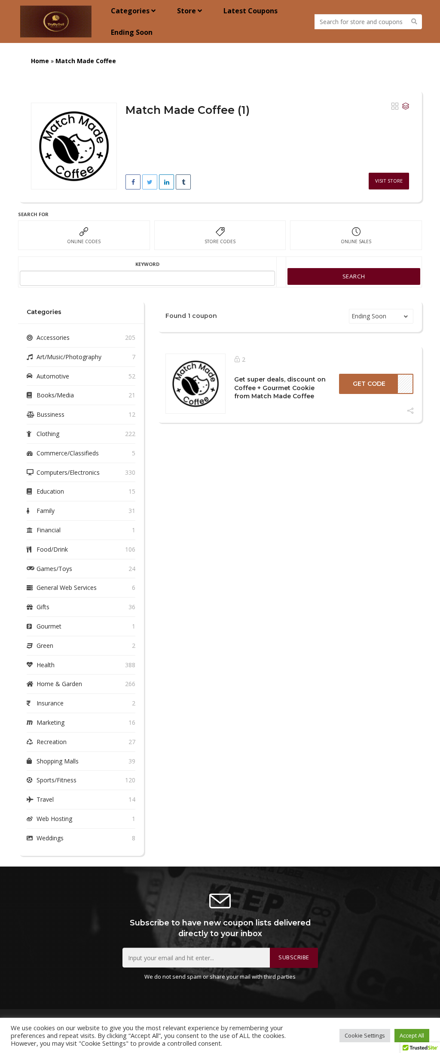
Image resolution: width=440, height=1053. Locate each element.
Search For (33, 214)
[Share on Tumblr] (183, 181)
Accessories (53, 337)
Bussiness (50, 414)
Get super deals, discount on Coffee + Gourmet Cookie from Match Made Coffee (280, 387)
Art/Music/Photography (69, 357)
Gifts (43, 607)
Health (46, 665)
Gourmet (49, 626)
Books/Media (55, 395)
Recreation (52, 742)
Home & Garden (59, 684)
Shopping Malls (58, 761)
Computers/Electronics (68, 472)
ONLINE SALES (356, 241)
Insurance (50, 703)
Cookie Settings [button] (365, 1035)
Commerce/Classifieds (68, 453)
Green (45, 645)
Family (46, 511)
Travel (45, 799)
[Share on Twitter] (149, 181)
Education (50, 491)
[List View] (405, 106)
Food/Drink (52, 549)
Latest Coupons (250, 10)
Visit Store (389, 180)
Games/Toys (54, 569)
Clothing (48, 434)
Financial (49, 530)
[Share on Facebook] (133, 181)
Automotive (53, 376)
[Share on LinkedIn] (166, 181)
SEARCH (353, 276)
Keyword (147, 264)
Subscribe (293, 957)
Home (40, 61)
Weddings (50, 838)
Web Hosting (54, 819)
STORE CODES (220, 241)
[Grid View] (394, 106)
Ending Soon (132, 32)
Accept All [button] (412, 1035)
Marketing (50, 722)
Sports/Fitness (56, 780)
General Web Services (67, 587)
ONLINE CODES (84, 241)
